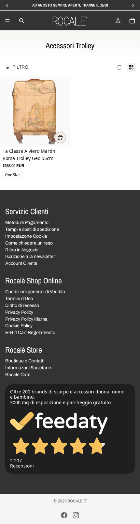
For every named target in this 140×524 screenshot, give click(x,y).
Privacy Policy (19, 312)
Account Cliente (21, 263)
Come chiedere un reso (29, 242)
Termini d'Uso (19, 298)
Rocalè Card (18, 374)
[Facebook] (64, 515)
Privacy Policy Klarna (26, 318)
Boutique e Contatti (24, 360)
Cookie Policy (19, 325)
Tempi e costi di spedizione (32, 229)
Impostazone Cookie (26, 236)
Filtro (20, 67)
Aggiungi (65, 137)
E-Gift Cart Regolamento (30, 332)
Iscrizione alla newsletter (30, 256)
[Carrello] (132, 20)
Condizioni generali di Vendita (35, 291)
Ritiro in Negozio (21, 249)
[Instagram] (76, 515)
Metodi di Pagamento (27, 222)
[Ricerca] (21, 20)
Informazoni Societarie (28, 367)
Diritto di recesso (22, 305)
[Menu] (7, 20)
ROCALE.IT (77, 501)
